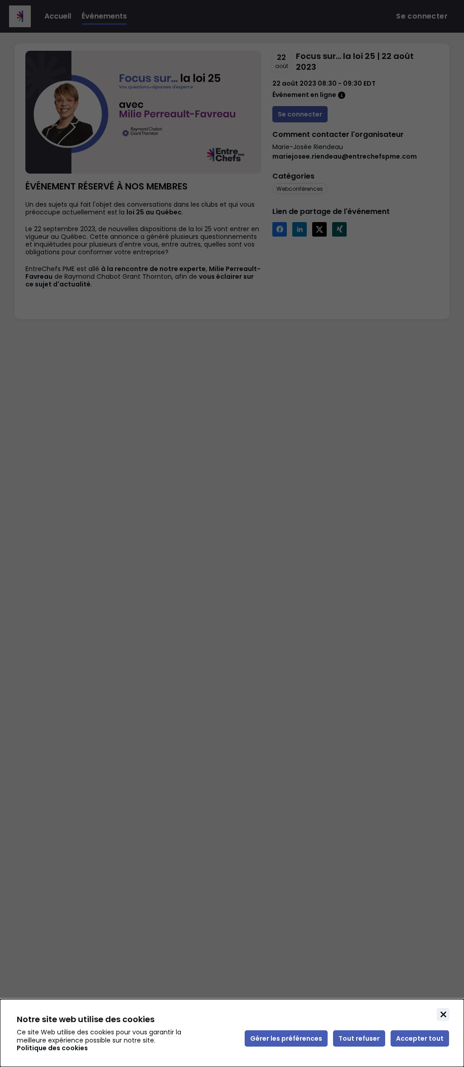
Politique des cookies (52, 1048)
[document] (232, 1033)
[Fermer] (443, 1014)
